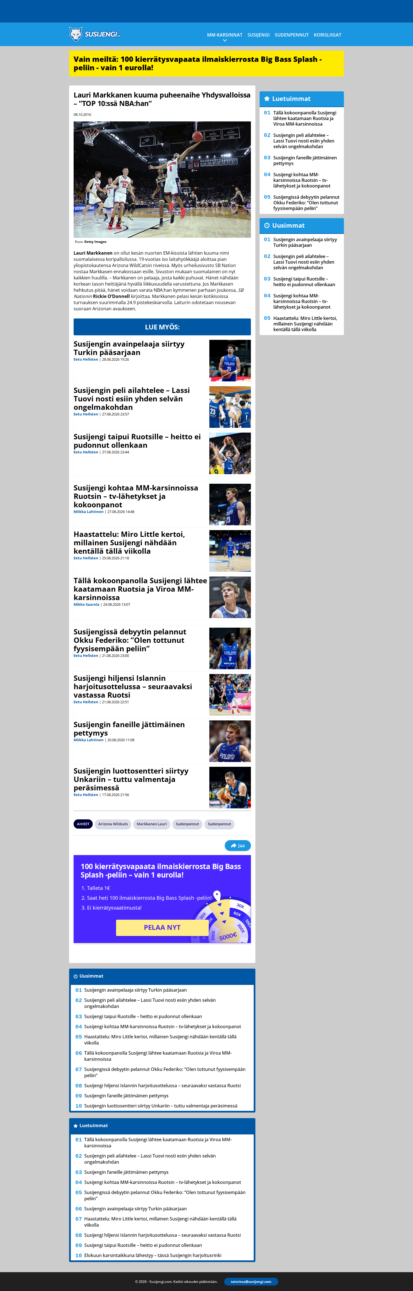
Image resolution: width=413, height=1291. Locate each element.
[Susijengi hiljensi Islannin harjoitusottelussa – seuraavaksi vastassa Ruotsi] (230, 695)
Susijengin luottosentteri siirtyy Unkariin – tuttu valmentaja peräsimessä (131, 779)
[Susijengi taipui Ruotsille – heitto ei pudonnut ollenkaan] (230, 453)
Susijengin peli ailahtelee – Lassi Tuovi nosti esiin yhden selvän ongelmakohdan (132, 398)
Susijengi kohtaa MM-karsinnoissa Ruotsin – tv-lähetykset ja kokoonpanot (136, 496)
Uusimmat (91, 976)
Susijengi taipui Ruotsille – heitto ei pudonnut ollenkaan (137, 440)
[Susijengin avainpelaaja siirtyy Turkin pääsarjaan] (230, 360)
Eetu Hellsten (86, 359)
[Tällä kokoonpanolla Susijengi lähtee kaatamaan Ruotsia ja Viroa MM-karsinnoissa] (230, 597)
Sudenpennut (292, 35)
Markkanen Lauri (152, 823)
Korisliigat (327, 35)
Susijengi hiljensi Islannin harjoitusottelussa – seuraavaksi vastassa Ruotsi (133, 686)
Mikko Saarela (86, 604)
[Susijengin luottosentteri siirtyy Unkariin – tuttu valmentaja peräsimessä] (230, 787)
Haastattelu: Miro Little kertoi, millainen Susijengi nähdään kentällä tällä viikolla (129, 542)
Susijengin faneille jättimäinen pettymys (129, 728)
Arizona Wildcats (113, 823)
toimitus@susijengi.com (251, 1281)
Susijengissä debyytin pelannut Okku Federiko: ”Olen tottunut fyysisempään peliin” (130, 640)
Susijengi (259, 35)
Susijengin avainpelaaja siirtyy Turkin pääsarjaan (129, 348)
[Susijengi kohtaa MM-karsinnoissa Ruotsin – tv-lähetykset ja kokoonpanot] (230, 504)
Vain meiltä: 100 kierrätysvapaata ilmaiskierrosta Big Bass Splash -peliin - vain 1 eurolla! (198, 63)
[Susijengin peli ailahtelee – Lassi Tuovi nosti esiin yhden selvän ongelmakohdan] (230, 407)
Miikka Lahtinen (89, 511)
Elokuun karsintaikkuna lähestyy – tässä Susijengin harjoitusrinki (152, 1255)
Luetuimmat (94, 1125)
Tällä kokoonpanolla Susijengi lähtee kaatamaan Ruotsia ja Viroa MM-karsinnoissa (140, 588)
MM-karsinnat (224, 35)
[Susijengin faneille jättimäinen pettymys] (230, 741)
